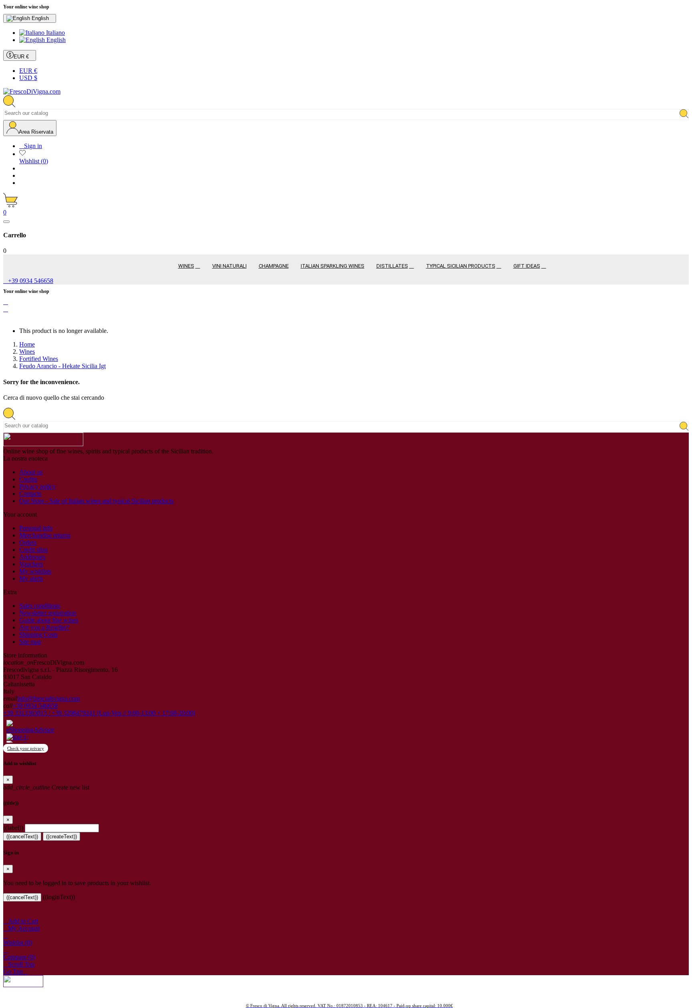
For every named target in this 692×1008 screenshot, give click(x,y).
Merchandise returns (44, 535)
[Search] (684, 114)
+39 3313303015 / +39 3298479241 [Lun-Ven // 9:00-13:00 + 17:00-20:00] (99, 712)
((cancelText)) (22, 837)
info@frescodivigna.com (48, 698)
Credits (28, 479)
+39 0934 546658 (35, 705)
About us (30, 472)
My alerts (31, 578)
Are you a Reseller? (44, 627)
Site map (30, 641)
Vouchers (31, 564)
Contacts (30, 493)
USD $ (28, 77)
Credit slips (33, 549)
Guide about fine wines (48, 620)
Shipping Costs (38, 634)
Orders (27, 542)
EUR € (28, 70)
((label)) (13, 827)
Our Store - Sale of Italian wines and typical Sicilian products (96, 500)
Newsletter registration (47, 612)
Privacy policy (37, 486)
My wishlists (35, 571)
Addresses (32, 556)
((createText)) (61, 837)
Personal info (35, 528)
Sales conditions (39, 605)
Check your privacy (25, 748)
